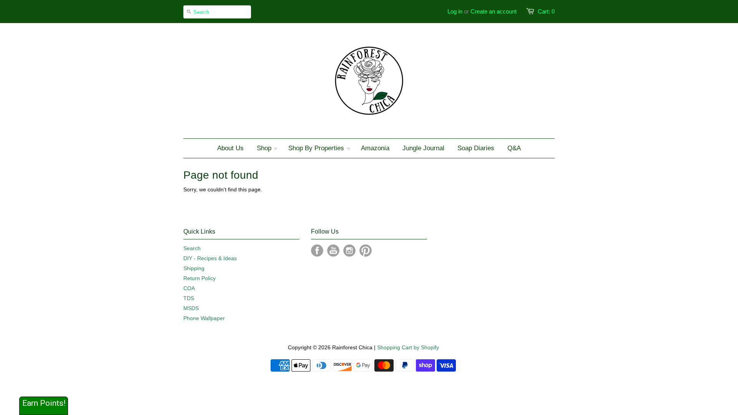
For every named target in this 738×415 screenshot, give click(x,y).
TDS (188, 298)
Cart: (546, 11)
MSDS (191, 308)
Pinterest (365, 250)
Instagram (349, 250)
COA (189, 288)
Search (192, 248)
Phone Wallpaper (204, 318)
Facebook (317, 250)
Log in (454, 11)
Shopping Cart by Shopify (408, 347)
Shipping (193, 268)
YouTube (333, 250)
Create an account (493, 11)
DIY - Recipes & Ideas (210, 258)
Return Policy (199, 278)
